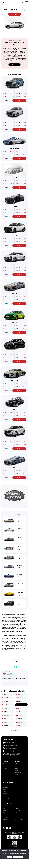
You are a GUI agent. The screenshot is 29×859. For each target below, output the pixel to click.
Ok (9, 856)
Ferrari (4, 814)
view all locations (19, 776)
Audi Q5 (14, 351)
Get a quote (19, 100)
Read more (14, 64)
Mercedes (17, 806)
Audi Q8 (14, 264)
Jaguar (16, 814)
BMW (4, 812)
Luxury (20, 602)
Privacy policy (18, 856)
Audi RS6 (14, 293)
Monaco (17, 766)
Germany (17, 768)
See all (19, 521)
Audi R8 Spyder (15, 380)
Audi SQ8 (14, 235)
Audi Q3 (14, 438)
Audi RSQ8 (14, 206)
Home (9, 40)
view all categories (7, 798)
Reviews (5, 768)
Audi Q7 (14, 90)
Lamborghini (5, 817)
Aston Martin (6, 806)
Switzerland (18, 772)
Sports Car (20, 537)
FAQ (4, 763)
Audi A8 (15, 409)
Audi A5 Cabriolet (14, 148)
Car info (7, 100)
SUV (20, 519)
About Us (5, 766)
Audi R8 (14, 467)
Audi (4, 808)
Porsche (17, 808)
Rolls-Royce (18, 817)
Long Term (20, 592)
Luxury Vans (20, 583)
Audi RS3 (14, 322)
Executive (20, 565)
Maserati (5, 819)
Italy (13, 40)
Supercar (20, 528)
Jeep (16, 812)
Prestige (20, 556)
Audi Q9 (14, 177)
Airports (17, 730)
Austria (17, 770)
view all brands (18, 819)
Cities (11, 730)
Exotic (20, 547)
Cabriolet (20, 574)
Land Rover (17, 810)
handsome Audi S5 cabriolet (9, 632)
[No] (27, 854)
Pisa (16, 40)
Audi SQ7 (14, 119)
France (16, 774)
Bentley (4, 810)
